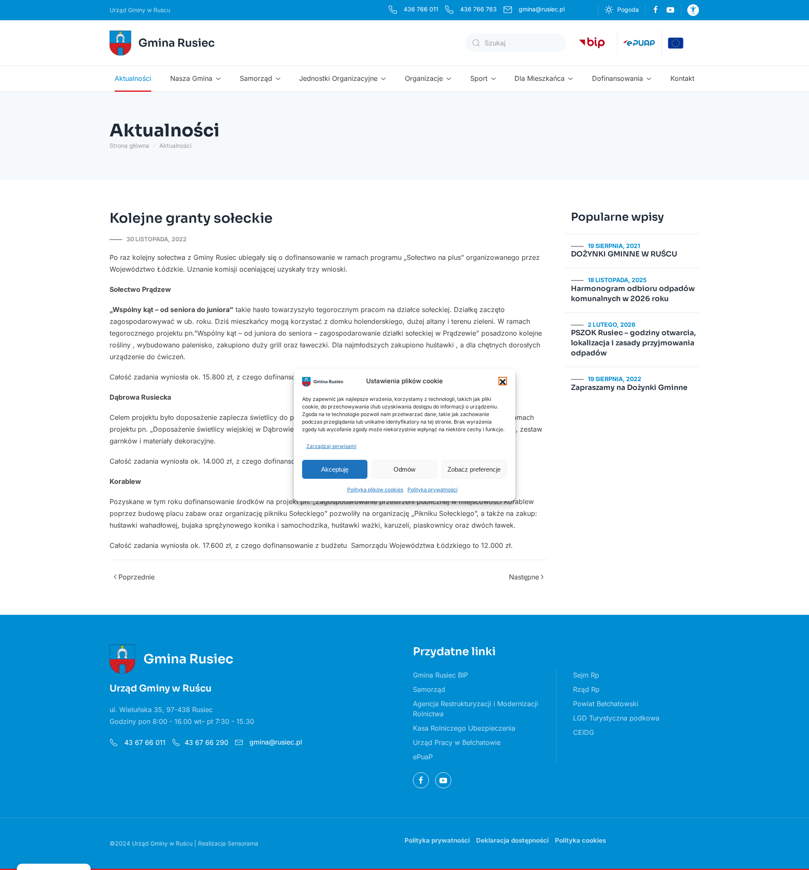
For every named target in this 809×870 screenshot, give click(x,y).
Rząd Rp (586, 689)
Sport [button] (479, 78)
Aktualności (133, 78)
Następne (524, 577)
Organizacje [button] (424, 78)
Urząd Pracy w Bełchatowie (457, 742)
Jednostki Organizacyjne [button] (338, 78)
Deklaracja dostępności (512, 840)
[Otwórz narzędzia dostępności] (693, 10)
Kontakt (682, 78)
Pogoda (628, 9)
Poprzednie (136, 577)
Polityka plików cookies (375, 489)
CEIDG (583, 732)
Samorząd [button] (256, 78)
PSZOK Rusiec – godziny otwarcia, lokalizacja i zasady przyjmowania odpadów (633, 343)
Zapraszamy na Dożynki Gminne (629, 387)
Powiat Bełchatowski (605, 703)
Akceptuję (334, 469)
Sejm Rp (586, 675)
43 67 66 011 (144, 742)
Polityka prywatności (432, 489)
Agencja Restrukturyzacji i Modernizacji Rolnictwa (475, 708)
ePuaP (423, 757)
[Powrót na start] (163, 43)
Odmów (404, 469)
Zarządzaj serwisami (331, 446)
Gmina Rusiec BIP (440, 675)
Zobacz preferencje (474, 469)
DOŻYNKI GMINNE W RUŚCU (624, 254)
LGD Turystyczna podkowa (616, 718)
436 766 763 (478, 9)
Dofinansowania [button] (617, 78)
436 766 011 (421, 9)
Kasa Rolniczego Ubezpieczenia (464, 728)
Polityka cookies (580, 840)
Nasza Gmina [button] (191, 78)
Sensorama (243, 843)
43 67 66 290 (206, 742)
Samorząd (429, 689)
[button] (502, 381)
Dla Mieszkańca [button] (539, 78)
